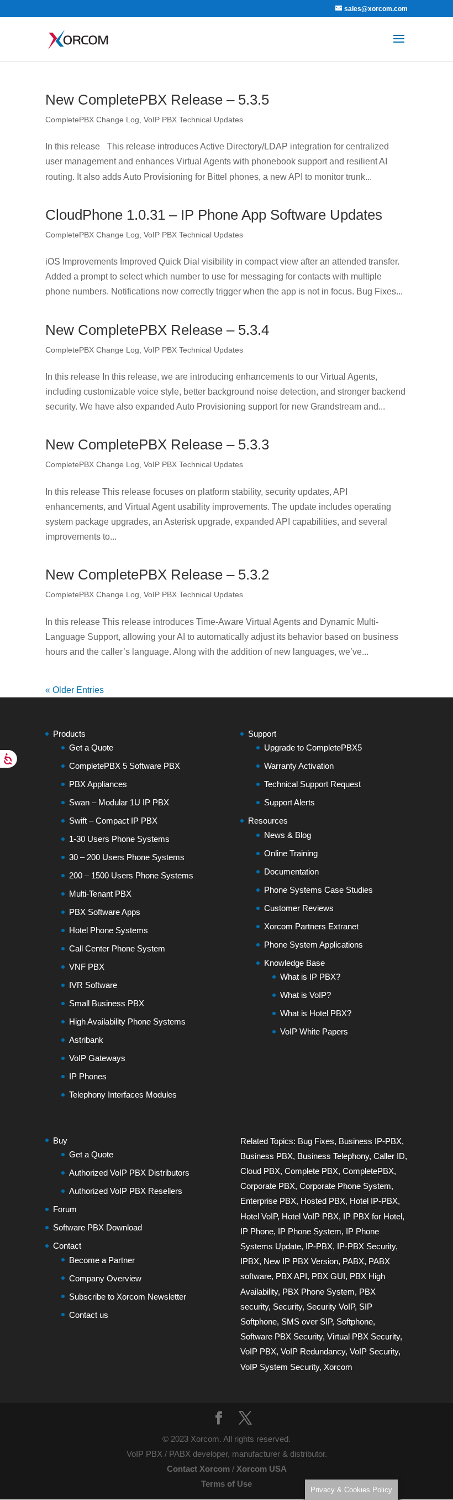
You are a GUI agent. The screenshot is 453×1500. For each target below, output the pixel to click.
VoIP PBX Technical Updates (193, 119)
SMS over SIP (306, 1321)
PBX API (291, 1276)
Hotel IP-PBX (374, 1201)
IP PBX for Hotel (372, 1216)
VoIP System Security (279, 1367)
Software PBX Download (97, 1227)
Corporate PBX (267, 1186)
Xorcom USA (261, 1468)
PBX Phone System (318, 1291)
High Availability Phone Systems (127, 1021)
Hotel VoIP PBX (310, 1216)
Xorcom (338, 1367)
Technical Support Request (312, 784)
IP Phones (88, 1076)
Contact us (88, 1315)
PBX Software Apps (104, 912)
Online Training (291, 853)
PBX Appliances (98, 784)
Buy (60, 1140)
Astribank (86, 1039)
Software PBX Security (281, 1336)
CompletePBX (368, 1171)
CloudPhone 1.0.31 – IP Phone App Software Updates (213, 214)
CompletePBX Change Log (92, 119)
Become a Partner (102, 1260)
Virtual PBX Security (363, 1336)
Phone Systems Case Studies (318, 889)
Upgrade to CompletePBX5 (313, 747)
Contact (67, 1245)
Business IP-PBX (370, 1141)
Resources (268, 820)
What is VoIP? (305, 995)
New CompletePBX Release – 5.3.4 (157, 330)
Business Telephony (333, 1156)
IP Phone (256, 1231)
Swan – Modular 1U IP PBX (119, 802)
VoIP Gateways (97, 1058)
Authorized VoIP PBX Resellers (125, 1191)
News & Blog (287, 835)
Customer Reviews (299, 908)
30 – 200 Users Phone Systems (127, 857)
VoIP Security (374, 1351)
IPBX (249, 1261)
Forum (65, 1209)
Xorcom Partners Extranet (311, 926)
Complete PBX (311, 1171)
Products (69, 733)
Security (287, 1306)
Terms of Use (226, 1483)
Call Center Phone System (117, 948)
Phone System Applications (313, 944)
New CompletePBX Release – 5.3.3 (157, 444)
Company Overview (105, 1278)
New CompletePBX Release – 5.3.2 (157, 574)
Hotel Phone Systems (108, 930)
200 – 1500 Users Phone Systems (131, 875)
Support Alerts (289, 802)
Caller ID (389, 1156)
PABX (353, 1261)
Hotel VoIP (258, 1216)
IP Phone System (309, 1231)
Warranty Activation (299, 765)
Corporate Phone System (345, 1186)
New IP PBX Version (301, 1261)
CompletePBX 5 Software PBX (124, 765)
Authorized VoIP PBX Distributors (129, 1172)
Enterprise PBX (268, 1201)
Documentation (291, 871)
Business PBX (266, 1156)
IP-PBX (319, 1246)
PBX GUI (328, 1276)
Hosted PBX (323, 1201)
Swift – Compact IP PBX (113, 820)
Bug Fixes (316, 1141)
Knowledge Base (294, 963)
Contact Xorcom (198, 1468)
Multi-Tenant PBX (100, 893)
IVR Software (93, 985)
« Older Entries (74, 690)
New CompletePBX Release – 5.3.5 (157, 99)
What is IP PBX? (310, 976)
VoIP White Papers (314, 1031)
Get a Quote (91, 747)
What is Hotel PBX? (315, 1013)
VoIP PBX (258, 1351)
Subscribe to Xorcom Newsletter (127, 1296)
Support (262, 733)
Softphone (354, 1321)
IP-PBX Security (366, 1246)
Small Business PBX (106, 1003)
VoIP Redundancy (313, 1351)
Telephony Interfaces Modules (123, 1094)
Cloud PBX (260, 1171)
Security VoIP (331, 1306)
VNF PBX (86, 966)
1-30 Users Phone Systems (119, 839)
